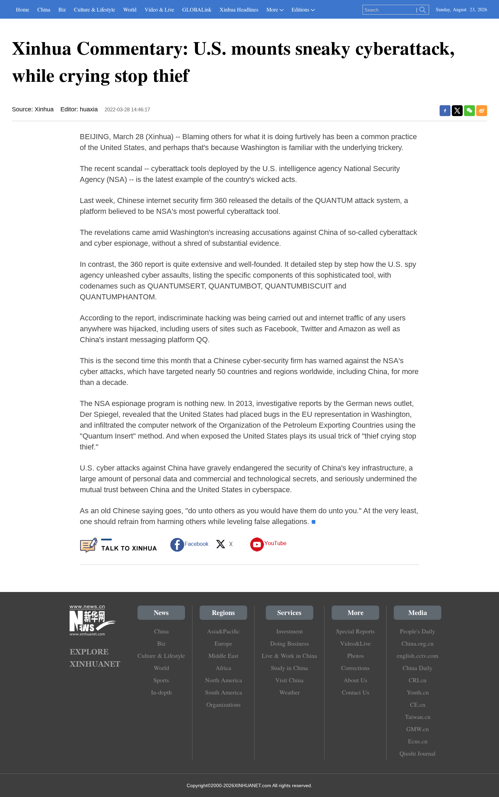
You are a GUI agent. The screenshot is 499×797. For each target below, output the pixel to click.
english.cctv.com (417, 655)
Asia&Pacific (223, 631)
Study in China (289, 668)
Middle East (223, 655)
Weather (289, 692)
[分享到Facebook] (445, 110)
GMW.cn (417, 729)
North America (223, 680)
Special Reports (355, 631)
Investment (289, 631)
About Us (355, 680)
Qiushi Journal (418, 753)
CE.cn (417, 704)
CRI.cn (417, 680)
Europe (223, 643)
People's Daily (417, 631)
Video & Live (159, 9)
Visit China (289, 680)
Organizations (223, 704)
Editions (300, 9)
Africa (223, 668)
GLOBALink (196, 9)
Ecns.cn (417, 741)
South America (223, 692)
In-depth (161, 692)
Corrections (355, 668)
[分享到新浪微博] (481, 110)
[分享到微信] (469, 110)
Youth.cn (418, 692)
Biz (62, 9)
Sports (161, 680)
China (43, 9)
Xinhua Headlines (239, 9)
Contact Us (355, 692)
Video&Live (355, 643)
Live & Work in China (289, 655)
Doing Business (289, 643)
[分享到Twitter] (457, 110)
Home (22, 9)
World (129, 9)
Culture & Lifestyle (94, 9)
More (272, 9)
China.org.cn (417, 643)
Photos (355, 655)
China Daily (417, 668)
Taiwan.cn (417, 716)
